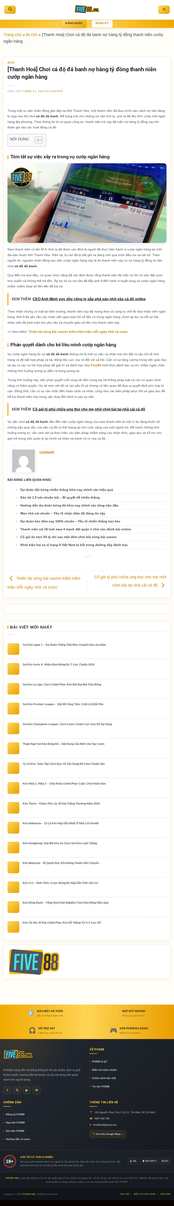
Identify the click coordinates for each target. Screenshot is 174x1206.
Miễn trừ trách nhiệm (104, 1070)
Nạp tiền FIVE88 (15, 1122)
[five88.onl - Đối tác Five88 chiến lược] (87, 9)
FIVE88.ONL (29, 1194)
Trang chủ (12, 34)
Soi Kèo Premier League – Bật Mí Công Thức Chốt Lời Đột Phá (63, 704)
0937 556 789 (101, 1118)
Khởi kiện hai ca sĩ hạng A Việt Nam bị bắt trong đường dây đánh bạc (74, 545)
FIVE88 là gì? (99, 1061)
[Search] (10, 10)
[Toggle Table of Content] (36, 140)
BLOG (31, 34)
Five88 (96, 365)
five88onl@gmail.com (105, 1124)
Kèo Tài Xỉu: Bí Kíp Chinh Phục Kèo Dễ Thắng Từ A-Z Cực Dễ (62, 922)
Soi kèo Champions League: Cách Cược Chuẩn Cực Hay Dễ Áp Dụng (67, 724)
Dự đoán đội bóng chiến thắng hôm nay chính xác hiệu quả (66, 490)
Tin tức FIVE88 (100, 1086)
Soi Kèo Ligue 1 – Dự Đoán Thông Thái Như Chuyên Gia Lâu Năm (64, 644)
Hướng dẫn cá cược (18, 1139)
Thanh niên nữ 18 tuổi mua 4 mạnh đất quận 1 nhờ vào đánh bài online (75, 529)
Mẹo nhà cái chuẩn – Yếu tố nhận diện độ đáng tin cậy (62, 513)
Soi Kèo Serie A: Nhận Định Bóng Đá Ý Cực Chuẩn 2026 (58, 664)
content (56, 91)
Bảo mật (125, 1194)
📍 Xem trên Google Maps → (108, 1134)
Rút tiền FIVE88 (15, 1131)
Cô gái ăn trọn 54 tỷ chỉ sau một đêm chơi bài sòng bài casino (68, 537)
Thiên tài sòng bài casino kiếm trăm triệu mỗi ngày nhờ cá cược (78, 331)
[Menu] (164, 10)
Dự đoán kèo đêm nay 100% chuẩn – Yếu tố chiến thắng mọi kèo (70, 521)
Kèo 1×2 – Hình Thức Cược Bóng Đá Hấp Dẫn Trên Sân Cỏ (60, 883)
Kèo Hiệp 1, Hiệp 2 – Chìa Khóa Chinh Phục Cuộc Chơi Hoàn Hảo (64, 783)
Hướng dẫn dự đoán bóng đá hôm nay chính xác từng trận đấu (69, 505)
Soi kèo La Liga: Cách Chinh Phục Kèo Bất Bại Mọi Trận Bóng (62, 684)
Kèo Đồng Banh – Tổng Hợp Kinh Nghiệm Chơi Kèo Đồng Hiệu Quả (66, 902)
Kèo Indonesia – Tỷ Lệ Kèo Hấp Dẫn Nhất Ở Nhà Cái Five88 (61, 823)
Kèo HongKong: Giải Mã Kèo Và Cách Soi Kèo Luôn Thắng (60, 843)
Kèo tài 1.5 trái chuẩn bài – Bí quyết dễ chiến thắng (60, 497)
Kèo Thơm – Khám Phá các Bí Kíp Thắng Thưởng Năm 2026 (61, 803)
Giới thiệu (165, 1194)
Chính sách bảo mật (104, 1078)
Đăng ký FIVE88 (15, 1114)
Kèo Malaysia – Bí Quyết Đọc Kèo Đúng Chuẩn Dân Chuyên (61, 863)
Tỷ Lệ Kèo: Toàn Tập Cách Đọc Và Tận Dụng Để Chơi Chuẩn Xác (64, 764)
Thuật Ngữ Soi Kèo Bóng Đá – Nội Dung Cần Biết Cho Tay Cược (64, 744)
